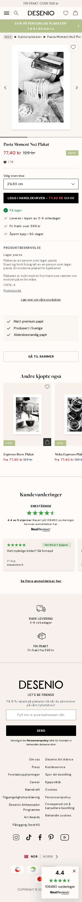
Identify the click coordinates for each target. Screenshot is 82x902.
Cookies (51, 789)
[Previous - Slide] (5, 87)
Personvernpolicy (38, 740)
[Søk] (16, 13)
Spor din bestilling (58, 774)
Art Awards (32, 817)
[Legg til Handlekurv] (47, 442)
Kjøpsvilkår (53, 782)
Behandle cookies (58, 815)
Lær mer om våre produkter (41, 300)
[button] (60, 882)
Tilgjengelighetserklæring (21, 797)
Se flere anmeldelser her (41, 581)
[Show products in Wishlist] (66, 13)
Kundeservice (55, 767)
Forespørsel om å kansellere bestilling (60, 806)
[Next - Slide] (76, 87)
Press (36, 767)
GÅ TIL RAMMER (41, 356)
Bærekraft (32, 789)
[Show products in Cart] (75, 13)
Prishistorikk (12, 291)
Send (41, 731)
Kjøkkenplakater (30, 37)
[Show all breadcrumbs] (8, 37)
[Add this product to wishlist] (73, 46)
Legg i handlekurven (41, 198)
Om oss (34, 759)
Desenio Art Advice (59, 759)
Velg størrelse (14, 176)
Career (35, 782)
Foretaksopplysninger (24, 774)
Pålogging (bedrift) (26, 825)
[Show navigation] (6, 13)
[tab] (13, 135)
